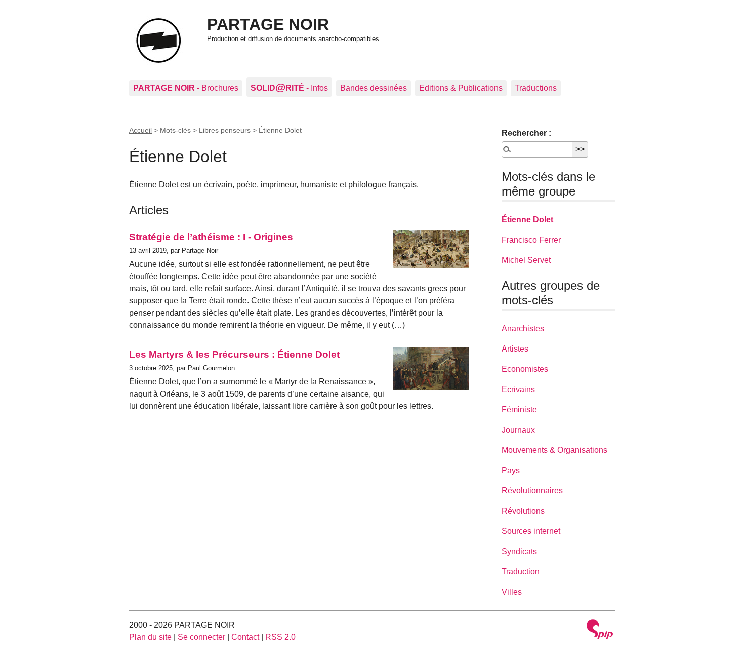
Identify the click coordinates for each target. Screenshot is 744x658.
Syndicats (519, 551)
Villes (512, 592)
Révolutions (523, 511)
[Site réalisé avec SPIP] (600, 630)
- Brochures (185, 88)
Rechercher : (526, 133)
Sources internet (531, 531)
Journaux (518, 429)
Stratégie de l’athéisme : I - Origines (211, 236)
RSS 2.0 (280, 637)
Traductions (536, 88)
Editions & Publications (461, 88)
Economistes (525, 369)
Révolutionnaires (532, 490)
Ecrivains (518, 389)
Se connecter (201, 637)
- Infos (289, 87)
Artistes (515, 348)
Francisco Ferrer (531, 240)
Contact (245, 637)
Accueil (140, 130)
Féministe (519, 409)
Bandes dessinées (373, 88)
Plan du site (150, 637)
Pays (511, 470)
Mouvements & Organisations (554, 450)
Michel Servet (526, 260)
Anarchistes (523, 328)
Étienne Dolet (527, 219)
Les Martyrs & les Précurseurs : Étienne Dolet (234, 354)
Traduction (521, 571)
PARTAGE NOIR (268, 24)
